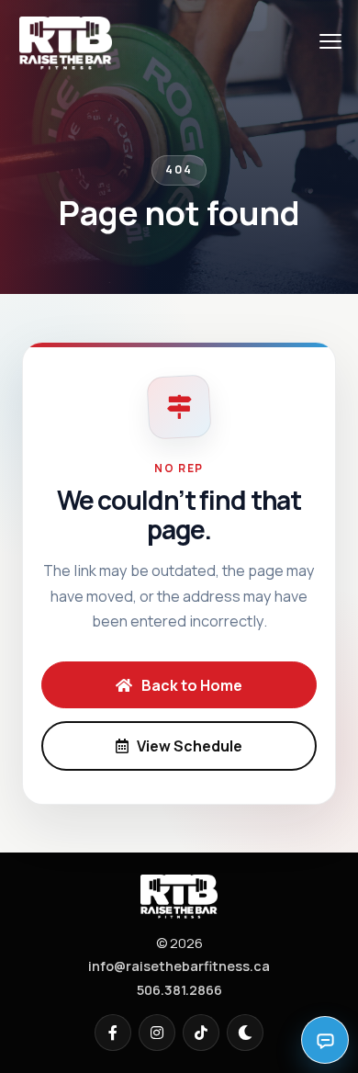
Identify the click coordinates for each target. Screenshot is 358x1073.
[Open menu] (330, 41)
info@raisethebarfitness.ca (179, 966)
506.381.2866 (179, 990)
